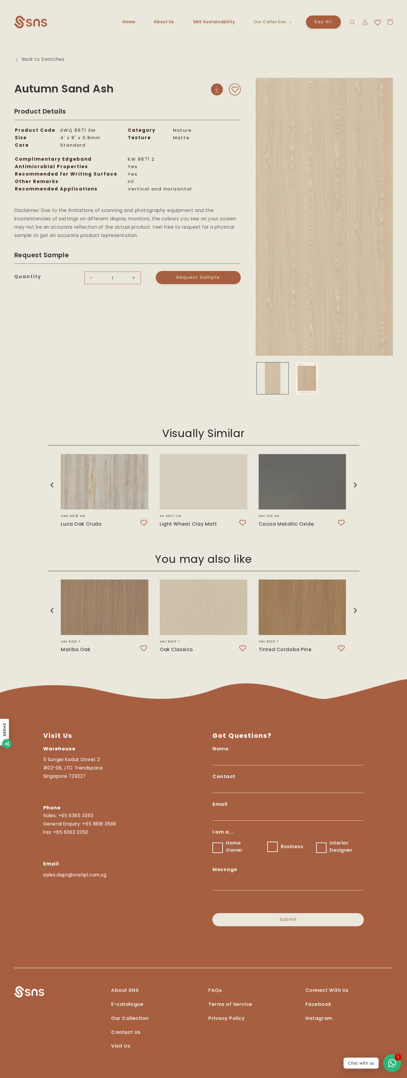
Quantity (27, 276)
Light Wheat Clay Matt (188, 524)
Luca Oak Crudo (81, 524)
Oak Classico (176, 649)
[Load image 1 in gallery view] (272, 378)
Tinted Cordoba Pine (285, 649)
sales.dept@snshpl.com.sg (75, 875)
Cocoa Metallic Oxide (286, 524)
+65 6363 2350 (70, 832)
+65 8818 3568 (99, 824)
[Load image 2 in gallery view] (306, 378)
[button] (272, 22)
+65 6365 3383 (75, 815)
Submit (288, 919)
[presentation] (52, 485)
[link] (327, 993)
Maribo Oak (75, 649)
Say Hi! (323, 22)
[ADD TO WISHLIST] (235, 89)
